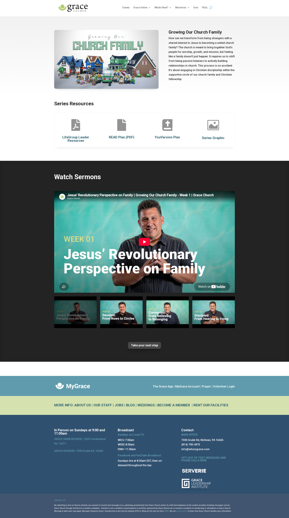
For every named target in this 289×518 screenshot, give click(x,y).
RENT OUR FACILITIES (211, 405)
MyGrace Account (187, 386)
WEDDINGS (146, 405)
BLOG (130, 405)
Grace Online (140, 7)
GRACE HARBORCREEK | (69, 439)
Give (195, 7)
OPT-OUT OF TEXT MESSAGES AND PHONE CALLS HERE (203, 459)
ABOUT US (82, 405)
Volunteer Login (224, 386)
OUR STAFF (102, 405)
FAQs (205, 7)
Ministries (180, 7)
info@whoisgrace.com (195, 449)
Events (126, 7)
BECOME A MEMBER (174, 405)
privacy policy (181, 511)
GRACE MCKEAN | (78, 450)
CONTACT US (59, 500)
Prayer (206, 386)
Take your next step (144, 345)
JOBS (119, 405)
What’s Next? (161, 7)
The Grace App (163, 386)
